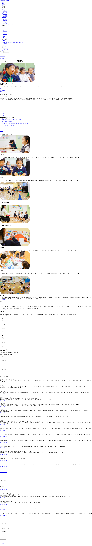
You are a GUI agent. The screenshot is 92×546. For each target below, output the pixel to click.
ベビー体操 (4, 36)
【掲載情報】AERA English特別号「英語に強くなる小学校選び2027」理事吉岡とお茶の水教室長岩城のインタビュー (17, 123)
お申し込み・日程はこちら (3, 388)
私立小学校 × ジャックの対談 (5, 24)
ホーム (2, 519)
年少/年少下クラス (4, 17)
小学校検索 (18, 24)
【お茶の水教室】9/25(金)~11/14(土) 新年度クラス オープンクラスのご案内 (11, 119)
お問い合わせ (3, 4)
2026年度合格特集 (4, 46)
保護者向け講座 (5, 12)
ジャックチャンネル (22, 24)
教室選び (4, 21)
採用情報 (3, 3)
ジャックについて (4, 5)
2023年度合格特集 (5, 49)
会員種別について (4, 2)
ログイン (1, 56)
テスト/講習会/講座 (4, 43)
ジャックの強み (4, 28)
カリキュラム (5, 10)
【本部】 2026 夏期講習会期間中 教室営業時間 (8, 125)
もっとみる (1, 131)
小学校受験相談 (5, 23)
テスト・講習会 (5, 15)
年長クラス (3, 9)
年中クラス (3, 13)
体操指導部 (3, 299)
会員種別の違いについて (3, 58)
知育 (3, 37)
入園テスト (4, 30)
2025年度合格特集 (5, 48)
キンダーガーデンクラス (5, 32)
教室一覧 (3, 50)
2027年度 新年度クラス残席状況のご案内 (7, 121)
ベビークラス (3, 35)
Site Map (3, 543)
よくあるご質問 (5, 41)
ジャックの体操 (5, 11)
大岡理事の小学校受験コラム (13, 24)
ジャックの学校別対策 (6, 22)
